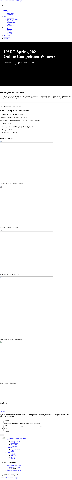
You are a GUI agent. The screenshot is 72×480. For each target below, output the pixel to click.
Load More (3, 411)
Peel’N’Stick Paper (12, 19)
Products (6, 16)
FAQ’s (9, 24)
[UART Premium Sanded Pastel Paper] (11, 0)
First (21, 426)
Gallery (6, 27)
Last (41, 426)
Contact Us (14, 446)
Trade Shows (10, 13)
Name (5, 425)
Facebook (9, 478)
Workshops (7, 37)
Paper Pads (10, 21)
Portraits (9, 32)
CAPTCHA (7, 432)
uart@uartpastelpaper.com (14, 470)
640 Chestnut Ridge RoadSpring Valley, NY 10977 (14, 466)
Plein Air (9, 30)
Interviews (10, 14)
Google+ (16, 478)
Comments (6, 420)
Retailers (6, 38)
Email (5, 428)
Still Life (9, 33)
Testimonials (10, 25)
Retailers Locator (15, 441)
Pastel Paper (10, 18)
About (5, 10)
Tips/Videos (7, 35)
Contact (6, 40)
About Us (9, 11)
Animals (9, 29)
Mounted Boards (11, 22)
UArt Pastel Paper (16, 449)
